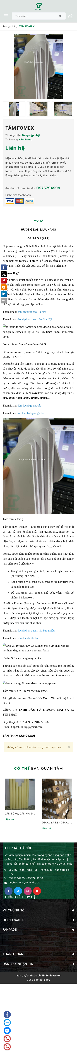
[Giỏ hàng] (72, 15)
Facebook (15, 939)
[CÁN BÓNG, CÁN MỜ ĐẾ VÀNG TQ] (20, 794)
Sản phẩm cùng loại (19, 735)
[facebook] (8, 891)
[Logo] (38, 5)
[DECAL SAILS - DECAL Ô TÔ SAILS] (57, 799)
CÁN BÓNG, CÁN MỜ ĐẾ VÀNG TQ (25, 813)
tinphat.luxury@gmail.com (24, 882)
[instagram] (28, 891)
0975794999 (48, 188)
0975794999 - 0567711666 (26, 878)
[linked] (37, 891)
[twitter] (18, 891)
